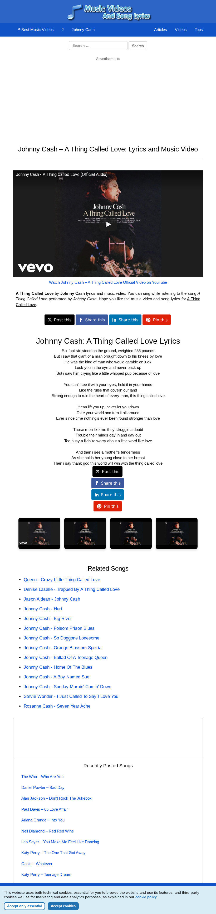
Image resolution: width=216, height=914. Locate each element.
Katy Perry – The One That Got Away (53, 852)
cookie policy (145, 897)
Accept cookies (63, 906)
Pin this (160, 319)
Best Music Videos (37, 29)
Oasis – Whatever (36, 863)
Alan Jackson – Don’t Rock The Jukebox (56, 798)
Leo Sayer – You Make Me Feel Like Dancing (60, 842)
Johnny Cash (83, 29)
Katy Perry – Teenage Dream (46, 874)
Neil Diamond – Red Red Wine (47, 831)
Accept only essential (24, 906)
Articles (160, 29)
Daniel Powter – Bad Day (43, 787)
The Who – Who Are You (42, 776)
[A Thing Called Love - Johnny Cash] (39, 533)
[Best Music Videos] (108, 11)
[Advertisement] (108, 98)
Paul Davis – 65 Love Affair (44, 809)
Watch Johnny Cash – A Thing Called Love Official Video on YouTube (108, 282)
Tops (199, 29)
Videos (181, 29)
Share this (95, 319)
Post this (62, 319)
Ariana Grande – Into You (43, 820)
